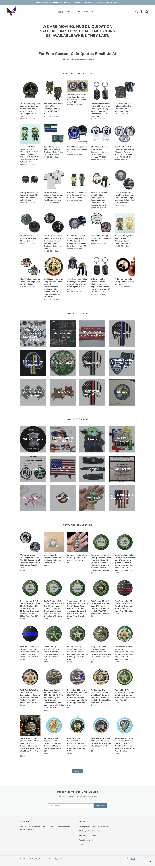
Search (23, 826)
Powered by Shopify (55, 859)
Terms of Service (27, 829)
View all (77, 771)
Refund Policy (49, 826)
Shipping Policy (64, 826)
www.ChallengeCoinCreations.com (37, 859)
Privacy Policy (34, 826)
